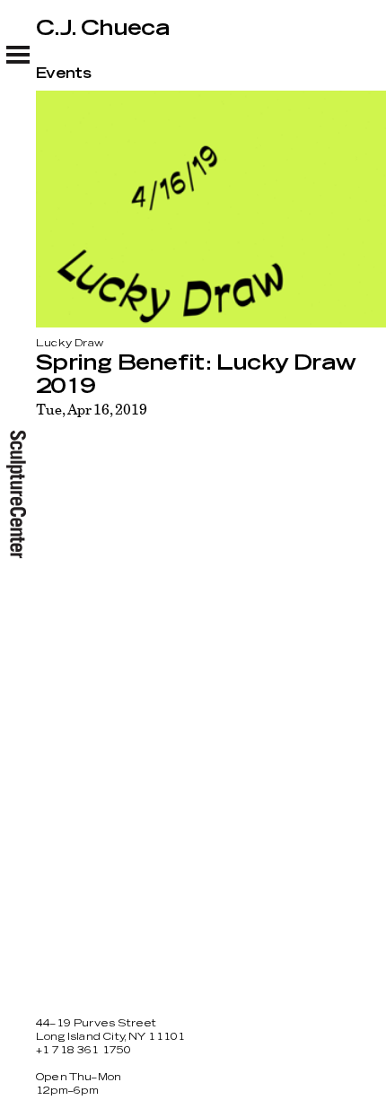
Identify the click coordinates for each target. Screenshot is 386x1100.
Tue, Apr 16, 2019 (91, 409)
